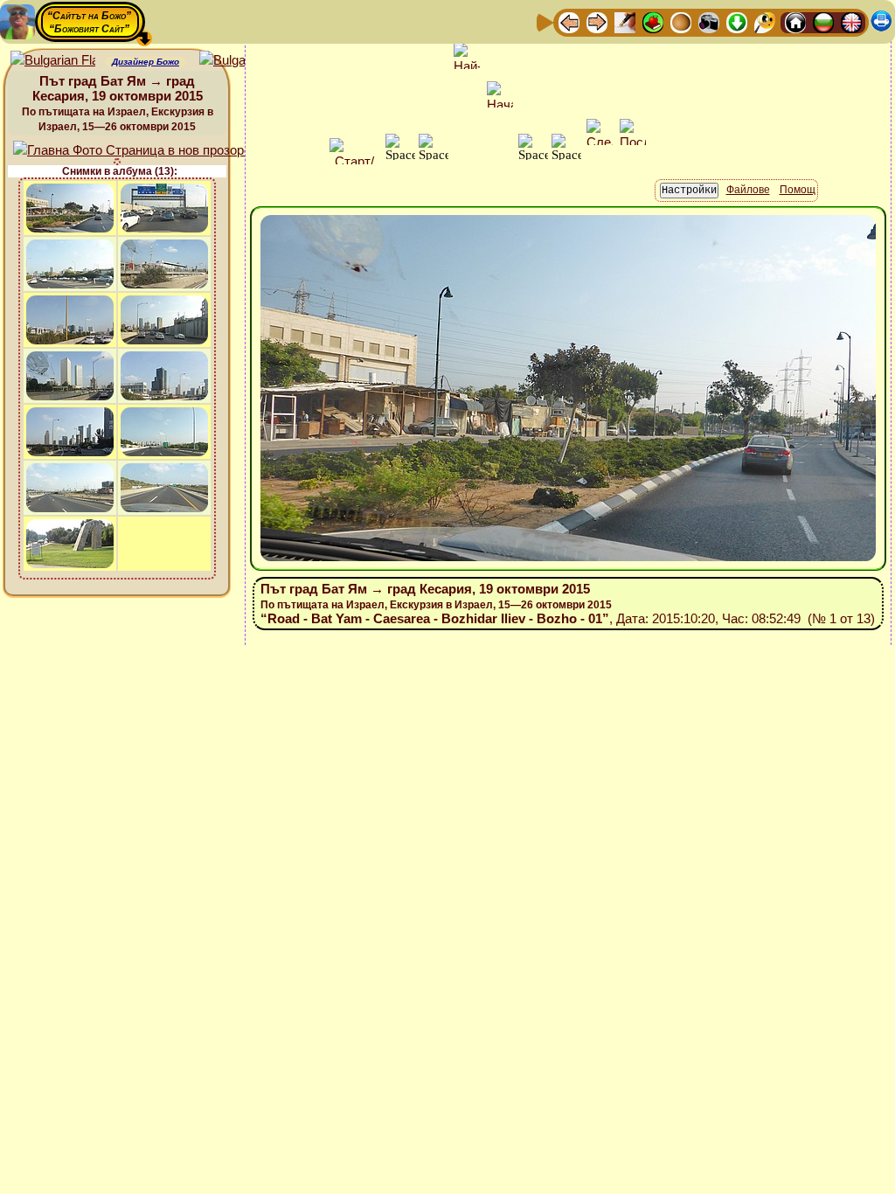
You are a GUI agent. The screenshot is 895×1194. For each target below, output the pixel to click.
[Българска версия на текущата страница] (242, 60)
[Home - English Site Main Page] (851, 21)
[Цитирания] (652, 21)
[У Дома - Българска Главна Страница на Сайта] (823, 21)
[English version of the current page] (53, 60)
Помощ (797, 190)
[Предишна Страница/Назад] (569, 21)
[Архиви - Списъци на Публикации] (624, 21)
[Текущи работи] (680, 21)
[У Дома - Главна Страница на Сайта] (795, 21)
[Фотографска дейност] (708, 21)
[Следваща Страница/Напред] (596, 21)
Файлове (748, 190)
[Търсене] (764, 21)
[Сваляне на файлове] (736, 21)
